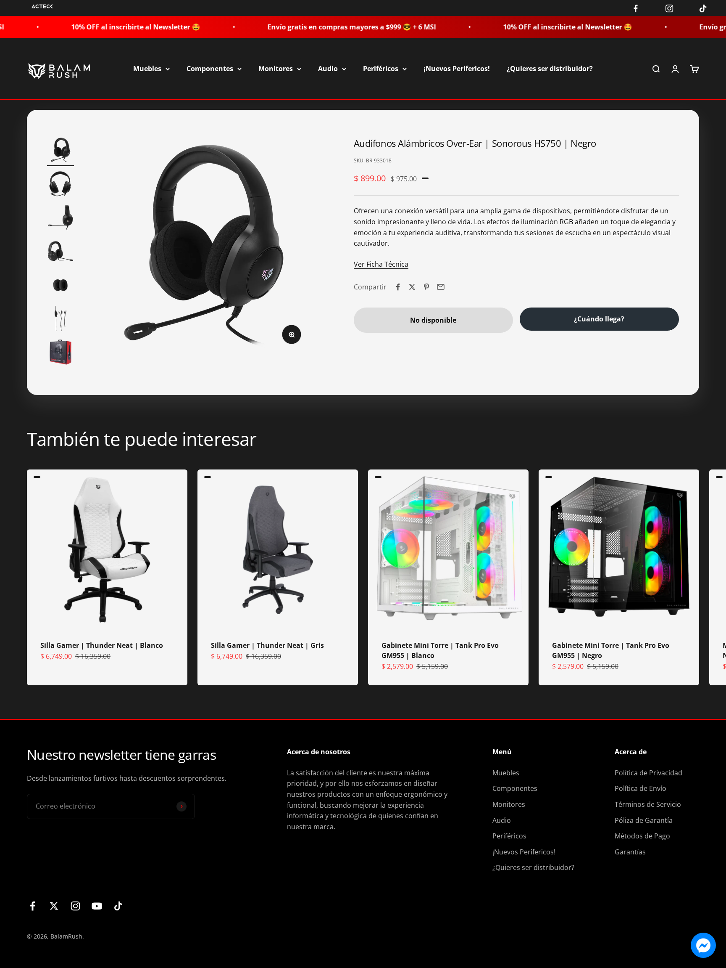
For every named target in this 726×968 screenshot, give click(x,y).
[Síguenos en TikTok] (118, 906)
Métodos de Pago (642, 836)
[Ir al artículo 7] (60, 353)
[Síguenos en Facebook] (32, 906)
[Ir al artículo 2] (60, 185)
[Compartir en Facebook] (398, 287)
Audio (328, 68)
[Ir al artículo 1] (60, 151)
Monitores (275, 68)
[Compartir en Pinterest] (426, 287)
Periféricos (380, 68)
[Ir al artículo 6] (60, 319)
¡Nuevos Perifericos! (457, 68)
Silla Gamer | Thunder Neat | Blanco (101, 645)
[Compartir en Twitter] (412, 287)
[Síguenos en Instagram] (75, 906)
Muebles (147, 68)
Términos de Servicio (648, 804)
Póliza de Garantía (644, 820)
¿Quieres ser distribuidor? (550, 68)
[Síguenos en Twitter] (54, 906)
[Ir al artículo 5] (60, 286)
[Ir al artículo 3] (60, 218)
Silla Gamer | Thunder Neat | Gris (267, 645)
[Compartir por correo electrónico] (441, 287)
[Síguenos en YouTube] (97, 906)
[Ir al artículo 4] (60, 252)
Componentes (210, 68)
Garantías (630, 852)
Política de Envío (640, 788)
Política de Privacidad (648, 772)
